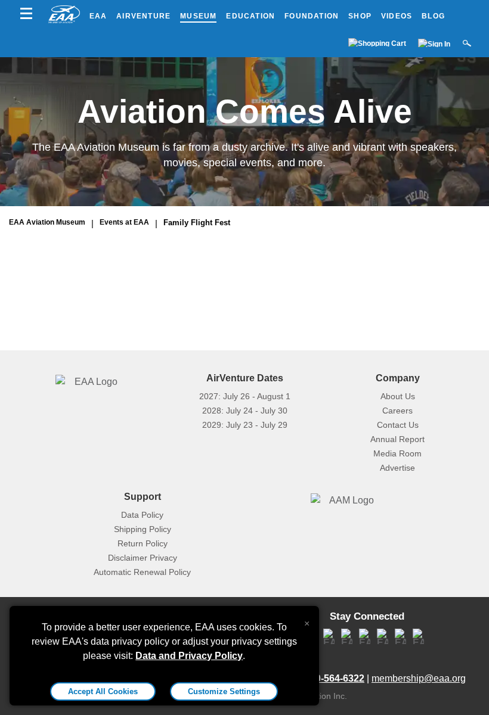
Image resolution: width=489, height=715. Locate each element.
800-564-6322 (334, 678)
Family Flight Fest (196, 222)
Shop (360, 16)
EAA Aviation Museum (47, 222)
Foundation (311, 16)
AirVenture (143, 16)
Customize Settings (224, 691)
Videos (396, 16)
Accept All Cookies (103, 691)
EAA (98, 16)
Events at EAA (124, 222)
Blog (433, 16)
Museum (198, 16)
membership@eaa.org (419, 678)
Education (250, 16)
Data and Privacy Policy (189, 656)
